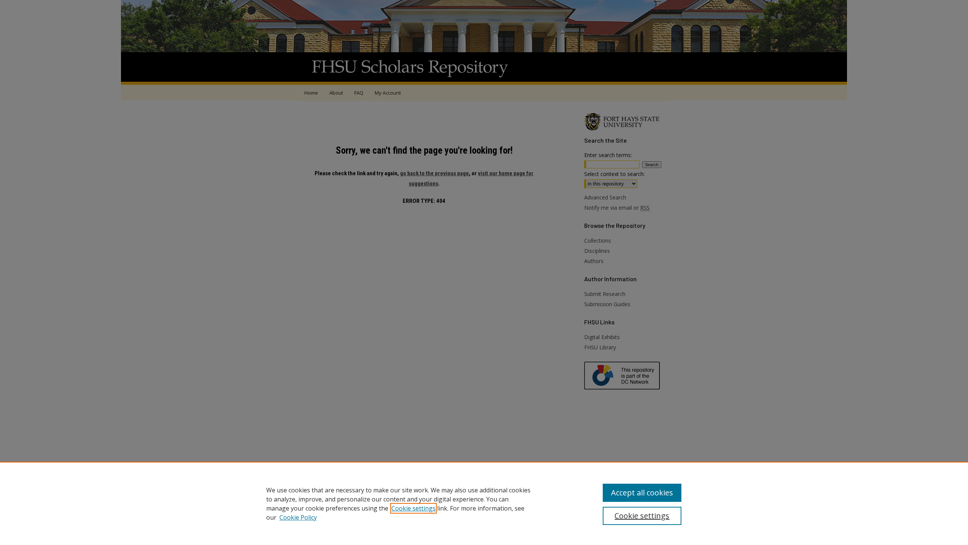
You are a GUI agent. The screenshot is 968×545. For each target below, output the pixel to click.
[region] (484, 503)
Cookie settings (413, 508)
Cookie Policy (298, 517)
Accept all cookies (642, 492)
